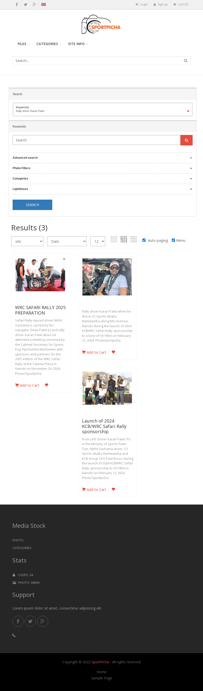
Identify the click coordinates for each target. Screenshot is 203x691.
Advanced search (25, 157)
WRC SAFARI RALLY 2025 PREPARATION (40, 310)
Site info (76, 43)
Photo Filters (21, 168)
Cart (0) (182, 4)
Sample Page (101, 678)
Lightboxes (20, 189)
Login (143, 4)
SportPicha (100, 662)
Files (22, 43)
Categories (47, 43)
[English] (43, 5)
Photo (18, 540)
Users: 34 (24, 575)
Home (101, 672)
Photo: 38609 (27, 582)
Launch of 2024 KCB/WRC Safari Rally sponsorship (104, 426)
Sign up (162, 4)
